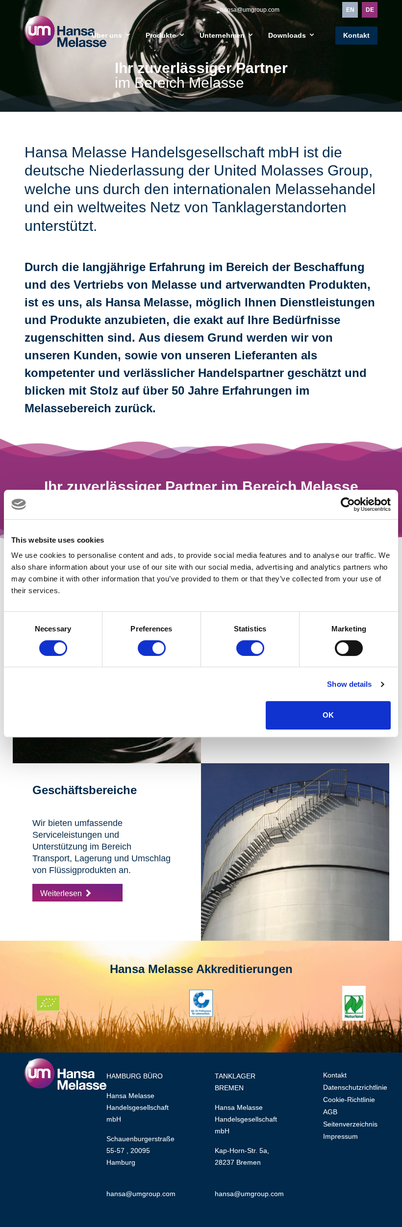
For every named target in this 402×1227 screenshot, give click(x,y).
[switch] (152, 648)
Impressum (340, 1136)
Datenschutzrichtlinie (355, 1087)
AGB (330, 1112)
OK (328, 715)
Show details (349, 684)
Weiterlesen (61, 893)
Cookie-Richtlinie (349, 1099)
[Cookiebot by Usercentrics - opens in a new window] (348, 504)
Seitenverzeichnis (350, 1124)
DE (370, 9)
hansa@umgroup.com (249, 9)
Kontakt (356, 35)
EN (350, 9)
